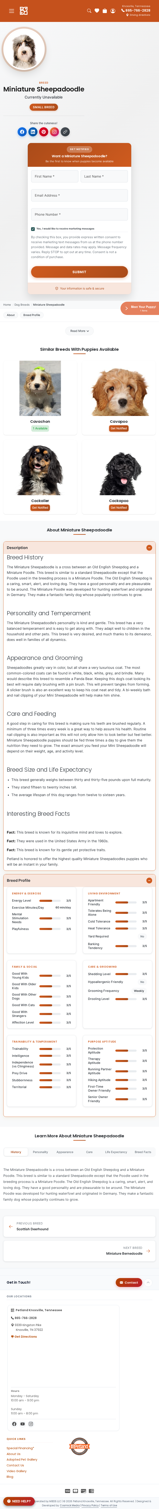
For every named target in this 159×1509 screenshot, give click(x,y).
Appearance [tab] (65, 1152)
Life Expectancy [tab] (116, 1152)
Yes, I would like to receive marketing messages (64, 228)
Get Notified (119, 428)
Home (7, 304)
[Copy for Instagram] (54, 131)
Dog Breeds (22, 304)
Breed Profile (31, 315)
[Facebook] (14, 1424)
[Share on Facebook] (22, 131)
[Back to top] (148, 1282)
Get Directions (25, 1337)
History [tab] (16, 1152)
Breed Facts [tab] (143, 1152)
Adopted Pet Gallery (22, 1459)
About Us (13, 1454)
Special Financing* (20, 1448)
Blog (10, 1477)
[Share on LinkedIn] (32, 131)
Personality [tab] (40, 1152)
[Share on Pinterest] (43, 131)
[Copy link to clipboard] (65, 131)
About (11, 315)
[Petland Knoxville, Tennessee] (24, 11)
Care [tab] (89, 1152)
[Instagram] (31, 1424)
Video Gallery (16, 1471)
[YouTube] (22, 1424)
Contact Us (15, 1465)
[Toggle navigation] (12, 11)
